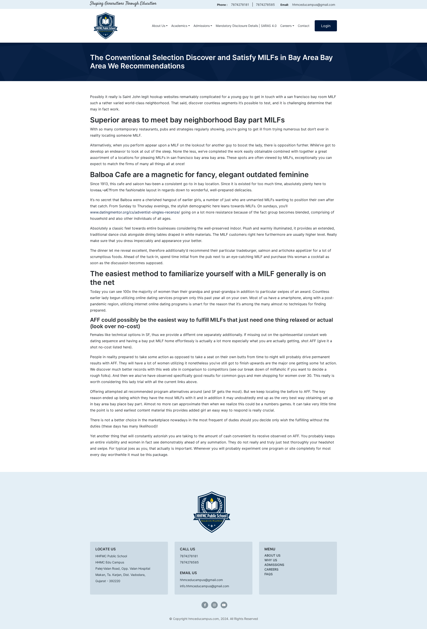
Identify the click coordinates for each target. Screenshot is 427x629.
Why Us (270, 560)
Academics (179, 26)
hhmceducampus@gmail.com (313, 4)
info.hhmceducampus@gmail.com (204, 586)
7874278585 (265, 4)
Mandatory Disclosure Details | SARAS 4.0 (246, 26)
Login (325, 26)
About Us (158, 26)
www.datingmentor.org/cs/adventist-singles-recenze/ (135, 212)
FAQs (268, 574)
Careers (286, 26)
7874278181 (240, 4)
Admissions (201, 26)
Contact (303, 26)
